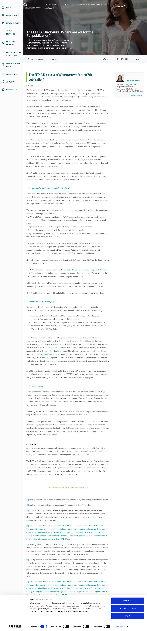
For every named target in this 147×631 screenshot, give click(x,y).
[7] (50, 391)
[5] (83, 176)
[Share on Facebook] (118, 59)
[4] (72, 159)
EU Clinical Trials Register (54, 347)
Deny (127, 616)
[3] (89, 113)
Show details (119, 626)
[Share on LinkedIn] (126, 59)
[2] (80, 96)
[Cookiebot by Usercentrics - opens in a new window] (15, 626)
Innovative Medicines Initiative (47, 354)
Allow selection (128, 608)
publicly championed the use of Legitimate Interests (85, 269)
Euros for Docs (35, 525)
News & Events (51, 5)
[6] (80, 249)
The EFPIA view (64, 5)
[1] (45, 96)
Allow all (128, 601)
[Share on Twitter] (122, 59)
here (82, 487)
